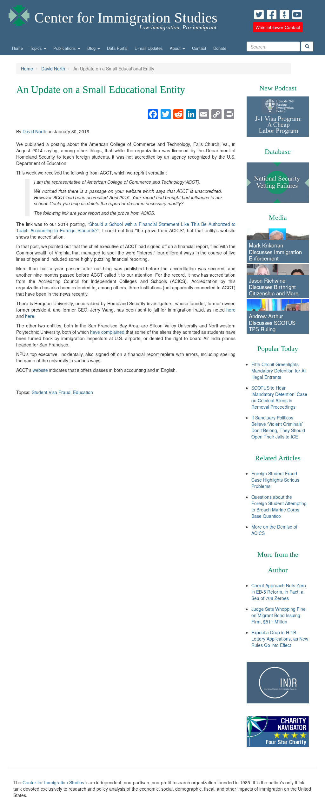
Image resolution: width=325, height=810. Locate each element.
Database (278, 151)
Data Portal (117, 48)
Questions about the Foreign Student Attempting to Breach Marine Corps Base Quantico (279, 506)
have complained (107, 332)
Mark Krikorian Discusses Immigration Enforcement (275, 251)
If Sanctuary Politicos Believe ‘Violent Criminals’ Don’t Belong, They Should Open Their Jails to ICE (278, 427)
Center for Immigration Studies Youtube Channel (297, 14)
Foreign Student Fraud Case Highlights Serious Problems (275, 479)
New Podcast (277, 88)
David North (53, 68)
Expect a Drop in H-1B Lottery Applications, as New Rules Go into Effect (279, 638)
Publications (65, 48)
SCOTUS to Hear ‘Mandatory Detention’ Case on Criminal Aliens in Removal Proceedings (279, 397)
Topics (36, 48)
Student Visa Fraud (51, 392)
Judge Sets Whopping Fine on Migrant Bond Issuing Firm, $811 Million (278, 615)
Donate (219, 48)
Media (278, 217)
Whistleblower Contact (277, 27)
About (176, 48)
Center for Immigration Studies (125, 18)
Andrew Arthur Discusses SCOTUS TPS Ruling (272, 322)
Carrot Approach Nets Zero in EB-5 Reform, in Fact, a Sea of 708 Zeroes (278, 591)
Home (17, 48)
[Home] (19, 13)
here (230, 309)
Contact (199, 48)
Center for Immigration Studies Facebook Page (271, 14)
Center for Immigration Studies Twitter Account (259, 14)
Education (83, 392)
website (40, 370)
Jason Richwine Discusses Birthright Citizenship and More (273, 287)
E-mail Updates (149, 48)
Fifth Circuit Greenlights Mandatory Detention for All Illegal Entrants (278, 370)
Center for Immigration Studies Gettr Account (284, 14)
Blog (92, 48)
